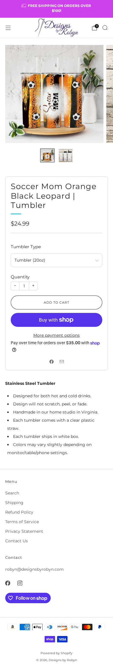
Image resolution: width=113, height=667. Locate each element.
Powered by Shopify (56, 653)
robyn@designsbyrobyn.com (34, 569)
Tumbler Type (26, 246)
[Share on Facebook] (51, 361)
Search (12, 493)
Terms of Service (22, 521)
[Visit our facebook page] (7, 583)
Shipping (14, 502)
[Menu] (8, 28)
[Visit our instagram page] (20, 583)
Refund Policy (19, 512)
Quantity (20, 277)
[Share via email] (62, 361)
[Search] (105, 27)
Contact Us (16, 540)
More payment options (56, 335)
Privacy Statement (24, 531)
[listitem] (57, 9)
